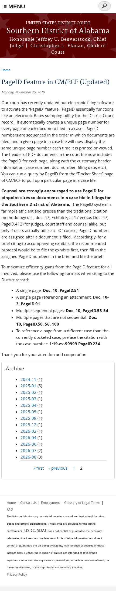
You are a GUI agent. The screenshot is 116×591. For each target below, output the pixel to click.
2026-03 (28, 431)
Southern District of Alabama (58, 31)
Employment (50, 502)
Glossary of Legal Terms (82, 502)
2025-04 (28, 405)
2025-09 (28, 418)
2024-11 (28, 379)
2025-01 (28, 385)
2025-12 (28, 424)
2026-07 (28, 450)
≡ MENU (14, 6)
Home (6, 70)
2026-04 (28, 437)
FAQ (10, 509)
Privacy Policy (17, 574)
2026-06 (28, 444)
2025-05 (28, 411)
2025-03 (28, 398)
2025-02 (28, 392)
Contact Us (28, 502)
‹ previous (58, 467)
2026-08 (28, 457)
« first (38, 467)
